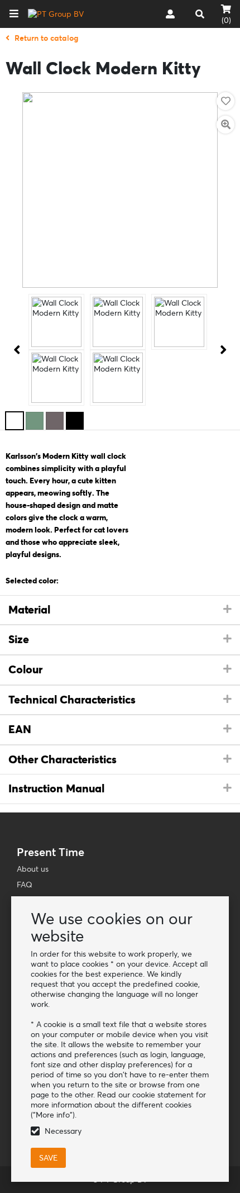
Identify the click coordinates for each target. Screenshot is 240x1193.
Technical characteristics (72, 699)
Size (18, 639)
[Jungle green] (35, 421)
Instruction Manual (56, 788)
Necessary (63, 1131)
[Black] (75, 421)
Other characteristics (62, 759)
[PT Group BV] (56, 14)
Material (29, 609)
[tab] (120, 610)
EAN (19, 729)
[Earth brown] (55, 421)
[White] (14, 421)
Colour (25, 669)
